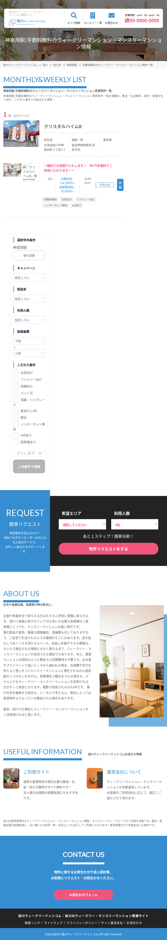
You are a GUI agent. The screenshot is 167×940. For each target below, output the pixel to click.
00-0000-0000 (144, 20)
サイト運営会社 (112, 922)
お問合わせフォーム (83, 894)
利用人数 (122, 513)
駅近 (24, 417)
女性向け (27, 372)
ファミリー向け (31, 379)
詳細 (120, 185)
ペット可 (27, 393)
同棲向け (27, 386)
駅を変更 (29, 255)
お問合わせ (111, 23)
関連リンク (32, 922)
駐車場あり (28, 442)
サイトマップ (53, 922)
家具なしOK (29, 411)
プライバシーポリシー (81, 922)
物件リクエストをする (108, 549)
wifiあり (26, 435)
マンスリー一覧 (93, 23)
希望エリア (71, 513)
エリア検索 (73, 23)
